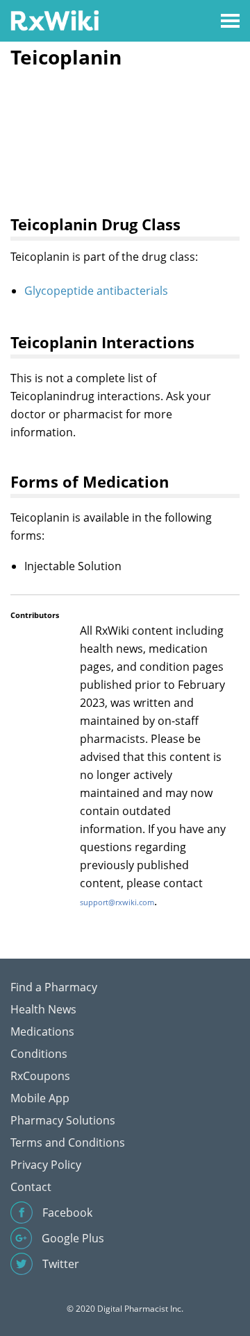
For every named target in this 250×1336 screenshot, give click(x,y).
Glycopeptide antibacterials (96, 290)
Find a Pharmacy (53, 987)
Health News (43, 1009)
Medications (42, 1031)
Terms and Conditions (67, 1142)
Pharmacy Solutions (62, 1120)
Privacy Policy (45, 1164)
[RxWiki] (54, 20)
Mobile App (39, 1098)
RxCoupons (40, 1076)
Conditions (38, 1053)
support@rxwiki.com (117, 902)
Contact (30, 1186)
